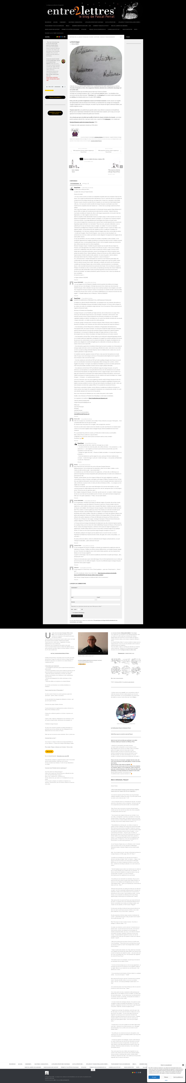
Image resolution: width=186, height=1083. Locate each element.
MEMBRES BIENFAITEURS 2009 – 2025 (81, 25)
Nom (72, 597)
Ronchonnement (110, 37)
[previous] (70, 166)
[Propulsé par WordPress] (54, 1080)
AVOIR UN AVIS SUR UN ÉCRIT (52, 29)
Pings (86, 183)
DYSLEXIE (83, 29)
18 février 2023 (118, 682)
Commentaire (74, 587)
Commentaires (76, 183)
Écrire (91, 37)
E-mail (98, 597)
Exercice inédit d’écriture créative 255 (94, 159)
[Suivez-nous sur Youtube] (59, 36)
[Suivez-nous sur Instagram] (63, 36)
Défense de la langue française (79, 37)
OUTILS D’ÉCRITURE (110, 22)
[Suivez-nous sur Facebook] (64, 36)
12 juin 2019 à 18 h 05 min (90, 500)
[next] (121, 166)
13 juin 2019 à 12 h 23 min (90, 443)
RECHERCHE (48, 22)
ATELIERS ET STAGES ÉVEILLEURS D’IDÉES (129, 22)
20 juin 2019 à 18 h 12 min (90, 282)
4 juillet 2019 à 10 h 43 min (87, 187)
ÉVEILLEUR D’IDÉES (126, 633)
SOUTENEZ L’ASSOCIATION (75, 22)
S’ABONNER (63, 22)
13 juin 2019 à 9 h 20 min (86, 419)
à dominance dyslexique (98, 137)
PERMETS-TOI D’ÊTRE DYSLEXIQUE (70, 29)
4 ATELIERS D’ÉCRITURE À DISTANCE (94, 22)
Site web (73, 602)
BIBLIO (67, 25)
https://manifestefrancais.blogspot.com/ (98, 398)
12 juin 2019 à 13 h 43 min (85, 567)
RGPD (166, 1080)
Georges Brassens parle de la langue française (82, 122)
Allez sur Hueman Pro (64, 1080)
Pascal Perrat (75, 44)
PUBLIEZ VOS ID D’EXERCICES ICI (97, 29)
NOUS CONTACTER (127, 29)
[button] (183, 1065)
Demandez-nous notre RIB (63, 756)
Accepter (154, 1077)
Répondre (76, 279)
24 (82, 158)
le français (107, 119)
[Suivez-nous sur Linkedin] (61, 36)
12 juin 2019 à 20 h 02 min (84, 464)
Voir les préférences (178, 1077)
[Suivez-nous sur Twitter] (57, 36)
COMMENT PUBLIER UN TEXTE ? (101, 25)
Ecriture (96, 37)
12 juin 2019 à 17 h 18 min (88, 545)
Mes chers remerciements (117, 678)
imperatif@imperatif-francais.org (81, 414)
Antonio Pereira (114, 785)
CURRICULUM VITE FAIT (114, 29)
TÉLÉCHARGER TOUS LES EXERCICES (54, 25)
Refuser (166, 1077)
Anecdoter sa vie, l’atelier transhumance (54, 33)
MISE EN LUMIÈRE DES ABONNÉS (119, 25)
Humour (102, 37)
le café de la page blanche (128, 682)
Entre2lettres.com (129, 695)
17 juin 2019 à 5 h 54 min (87, 298)
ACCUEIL (55, 22)
